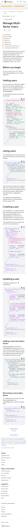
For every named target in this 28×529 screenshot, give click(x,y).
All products (4, 516)
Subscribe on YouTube (6, 478)
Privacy (6, 522)
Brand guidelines (5, 495)
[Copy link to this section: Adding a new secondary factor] (9, 343)
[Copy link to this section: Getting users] (18, 81)
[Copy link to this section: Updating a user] (20, 279)
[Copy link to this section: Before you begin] (22, 67)
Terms (2, 522)
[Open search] (18, 2)
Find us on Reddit (5, 473)
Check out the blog (5, 471)
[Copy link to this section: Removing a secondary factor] (9, 395)
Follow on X (3, 475)
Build (6, 13)
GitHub (2, 464)
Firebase (5, 11)
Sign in (24, 1)
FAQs (2, 498)
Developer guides (5, 455)
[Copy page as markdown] (9, 30)
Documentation (6, 6)
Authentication (19, 6)
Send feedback (8, 19)
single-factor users (15, 61)
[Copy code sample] (24, 99)
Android (3, 507)
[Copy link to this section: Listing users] (17, 151)
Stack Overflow (4, 488)
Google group (4, 491)
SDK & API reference (5, 457)
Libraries (3, 462)
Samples (3, 460)
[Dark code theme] (22, 99)
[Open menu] (2, 1)
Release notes (4, 493)
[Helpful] (12, 16)
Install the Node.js (10, 71)
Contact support (5, 486)
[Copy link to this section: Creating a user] (20, 207)
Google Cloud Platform (6, 514)
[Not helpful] (14, 16)
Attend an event (5, 480)
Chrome (3, 509)
